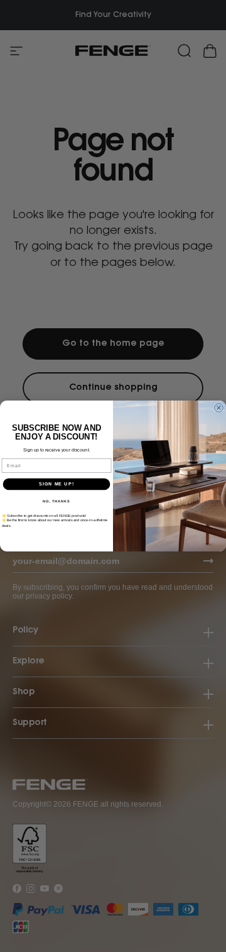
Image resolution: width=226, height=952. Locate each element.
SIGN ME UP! (56, 484)
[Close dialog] (219, 408)
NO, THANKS (56, 501)
